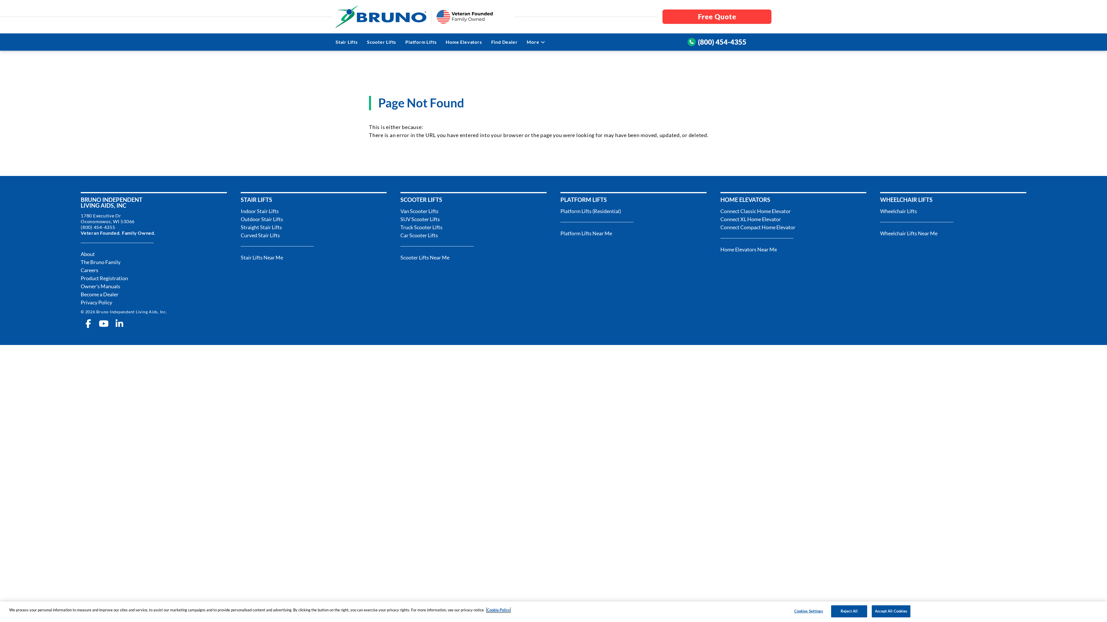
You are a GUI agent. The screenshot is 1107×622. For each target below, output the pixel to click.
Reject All (849, 611)
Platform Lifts (420, 42)
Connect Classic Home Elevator (755, 211)
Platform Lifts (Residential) (590, 211)
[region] (553, 612)
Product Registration (104, 278)
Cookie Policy (498, 610)
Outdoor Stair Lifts (262, 219)
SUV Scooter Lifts (420, 219)
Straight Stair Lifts (261, 227)
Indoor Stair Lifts (260, 211)
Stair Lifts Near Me (262, 257)
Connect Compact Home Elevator (757, 227)
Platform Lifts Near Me (586, 233)
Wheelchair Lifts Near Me (908, 233)
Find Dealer (504, 42)
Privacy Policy (96, 302)
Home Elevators (464, 42)
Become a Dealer (99, 294)
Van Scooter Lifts (419, 211)
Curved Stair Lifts (260, 235)
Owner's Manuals (100, 286)
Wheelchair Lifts (898, 211)
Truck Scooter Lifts (421, 227)
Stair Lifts (347, 42)
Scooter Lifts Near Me (424, 257)
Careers (89, 270)
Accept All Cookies (891, 611)
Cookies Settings (808, 611)
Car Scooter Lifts (419, 235)
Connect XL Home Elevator (750, 219)
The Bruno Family (101, 262)
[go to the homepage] (381, 16)
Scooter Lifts (381, 42)
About (88, 254)
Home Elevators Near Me (748, 249)
